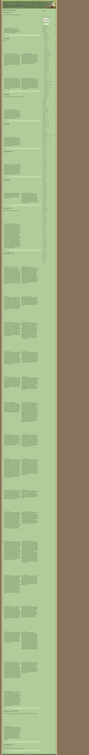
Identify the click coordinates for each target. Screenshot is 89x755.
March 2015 (44, 193)
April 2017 (44, 169)
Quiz (43, 128)
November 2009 (45, 255)
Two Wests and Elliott (47, 87)
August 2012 (44, 223)
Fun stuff (44, 106)
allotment (44, 26)
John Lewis (45, 62)
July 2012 (44, 224)
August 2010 (44, 246)
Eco (43, 102)
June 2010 (44, 248)
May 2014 (44, 203)
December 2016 (45, 173)
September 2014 (45, 199)
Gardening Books (45, 110)
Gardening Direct (46, 54)
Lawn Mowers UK (46, 64)
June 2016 (44, 179)
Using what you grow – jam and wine (47, 135)
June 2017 (44, 167)
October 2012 (44, 221)
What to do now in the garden (46, 139)
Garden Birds (44, 108)
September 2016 (45, 176)
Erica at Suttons (7, 38)
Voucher (44, 137)
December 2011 (45, 231)
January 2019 (44, 149)
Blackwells (45, 37)
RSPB (45, 76)
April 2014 (44, 204)
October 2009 (44, 256)
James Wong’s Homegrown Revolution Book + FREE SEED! (10, 267)
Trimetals (45, 86)
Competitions (44, 99)
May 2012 (44, 226)
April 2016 (44, 181)
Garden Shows (45, 109)
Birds (43, 29)
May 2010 (44, 249)
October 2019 (44, 146)
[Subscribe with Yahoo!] (44, 20)
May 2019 (44, 147)
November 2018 (45, 151)
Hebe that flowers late (8, 12)
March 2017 (44, 170)
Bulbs (43, 31)
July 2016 (44, 178)
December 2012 (45, 219)
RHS (45, 74)
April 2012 (44, 227)
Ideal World (45, 60)
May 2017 (44, 168)
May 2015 (44, 191)
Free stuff (44, 104)
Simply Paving (46, 80)
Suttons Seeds (46, 82)
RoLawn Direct (46, 75)
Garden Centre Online (47, 53)
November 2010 (45, 243)
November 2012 (45, 220)
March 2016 (44, 182)
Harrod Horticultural (46, 58)
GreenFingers (46, 57)
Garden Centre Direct (47, 52)
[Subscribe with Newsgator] (44, 21)
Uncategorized (45, 133)
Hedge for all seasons (8, 208)
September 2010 (45, 245)
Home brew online (46, 59)
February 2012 (45, 229)
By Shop (44, 32)
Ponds (43, 125)
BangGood (45, 35)
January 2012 (44, 230)
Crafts (43, 101)
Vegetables (44, 136)
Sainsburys (45, 77)
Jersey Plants (46, 61)
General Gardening (45, 111)
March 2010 (44, 251)
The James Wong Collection (9, 253)
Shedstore (45, 78)
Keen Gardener (46, 63)
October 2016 (44, 175)
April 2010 (44, 250)
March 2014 (44, 205)
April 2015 (44, 192)
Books (43, 30)
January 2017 (44, 172)
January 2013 (44, 218)
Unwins (45, 89)
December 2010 (45, 242)
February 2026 (45, 141)
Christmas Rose (6, 123)
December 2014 (45, 196)
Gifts (43, 112)
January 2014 (44, 207)
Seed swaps (44, 129)
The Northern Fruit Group (8, 744)
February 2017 (45, 171)
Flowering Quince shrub (8, 151)
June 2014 (44, 202)
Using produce (45, 134)
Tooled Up (45, 85)
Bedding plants (45, 27)
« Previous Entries (5, 752)
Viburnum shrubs (7, 179)
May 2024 (44, 142)
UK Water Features (46, 88)
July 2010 (44, 247)
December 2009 (45, 254)
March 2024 (44, 144)
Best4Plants (45, 36)
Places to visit (44, 124)
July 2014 (44, 201)
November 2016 (45, 174)
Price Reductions (45, 127)
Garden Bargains (46, 48)
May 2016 (44, 180)
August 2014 (44, 200)
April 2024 (44, 143)
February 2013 (45, 217)
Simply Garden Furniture (47, 79)
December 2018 (45, 150)
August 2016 (44, 177)
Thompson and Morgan (47, 84)
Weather (44, 138)
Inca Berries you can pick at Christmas (11, 711)
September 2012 (45, 222)
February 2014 (45, 206)
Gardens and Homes (47, 55)
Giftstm (45, 56)
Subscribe (44, 16)
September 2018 (45, 153)
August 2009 (44, 258)
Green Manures (45, 113)
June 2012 (44, 225)
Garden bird (45, 50)
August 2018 (44, 154)
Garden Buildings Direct (47, 51)
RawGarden (45, 73)
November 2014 (45, 197)
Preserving (44, 126)
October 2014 (44, 198)
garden (44, 107)
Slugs (43, 130)
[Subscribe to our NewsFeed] (45, 10)
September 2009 (45, 257)
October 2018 (44, 152)
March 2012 (44, 228)
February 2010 (45, 252)
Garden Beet (46, 49)
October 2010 (44, 244)
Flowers (44, 103)
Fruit (43, 105)
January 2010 (44, 253)
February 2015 (45, 194)
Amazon (45, 34)
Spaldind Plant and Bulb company (48, 81)
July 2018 (44, 155)
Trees (43, 131)
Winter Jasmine (7, 94)
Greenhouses (44, 114)
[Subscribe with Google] (48, 20)
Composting (44, 100)
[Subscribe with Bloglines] (48, 21)
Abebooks (45, 33)
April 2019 (44, 148)
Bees (43, 28)
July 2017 (44, 166)
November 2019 (45, 145)
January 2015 (44, 195)
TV (43, 132)
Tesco (45, 83)
